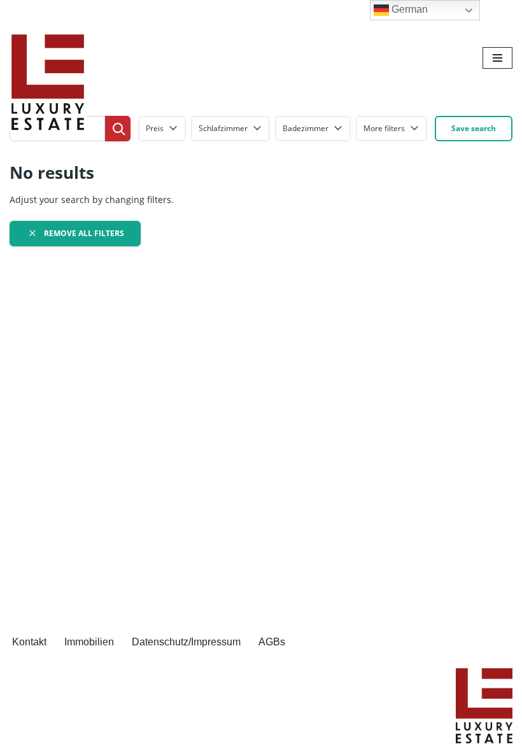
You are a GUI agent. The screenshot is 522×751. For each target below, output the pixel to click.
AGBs (271, 641)
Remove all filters (83, 233)
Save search (473, 128)
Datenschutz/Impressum (186, 641)
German (408, 9)
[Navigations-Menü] (497, 58)
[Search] (117, 128)
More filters (384, 128)
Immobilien (89, 641)
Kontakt (29, 641)
